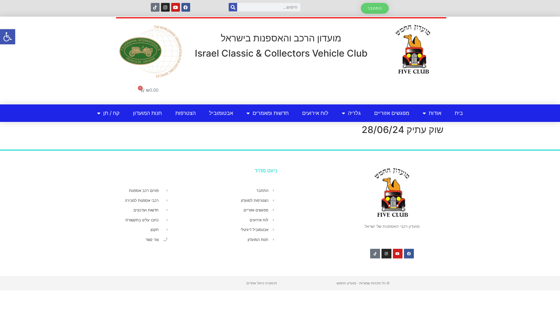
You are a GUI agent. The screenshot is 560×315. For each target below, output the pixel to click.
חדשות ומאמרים (271, 113)
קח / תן (111, 113)
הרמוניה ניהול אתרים (261, 283)
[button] (7, 36)
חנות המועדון (147, 113)
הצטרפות (185, 113)
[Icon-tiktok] (155, 7)
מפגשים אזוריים (391, 113)
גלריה (354, 113)
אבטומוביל (221, 113)
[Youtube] (175, 7)
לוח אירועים (315, 113)
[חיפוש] (233, 7)
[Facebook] (185, 7)
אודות (435, 113)
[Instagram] (165, 7)
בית (459, 113)
